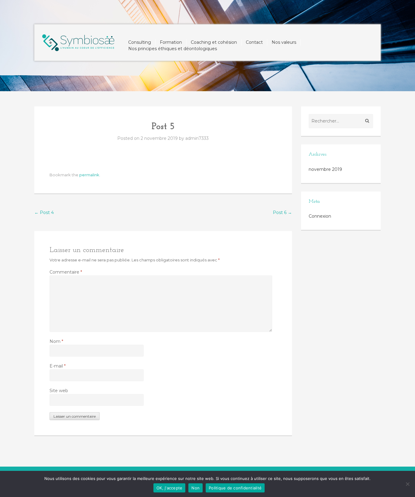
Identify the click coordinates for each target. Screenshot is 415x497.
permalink (89, 174)
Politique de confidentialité (235, 487)
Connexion (320, 216)
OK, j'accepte (169, 487)
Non (195, 487)
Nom (56, 341)
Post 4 (44, 212)
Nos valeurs (284, 42)
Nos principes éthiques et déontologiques (172, 48)
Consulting (139, 42)
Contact (254, 42)
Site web (59, 390)
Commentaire (66, 272)
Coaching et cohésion (214, 42)
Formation (171, 42)
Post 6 (282, 212)
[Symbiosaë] (78, 41)
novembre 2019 (325, 169)
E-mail (58, 366)
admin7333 (197, 138)
